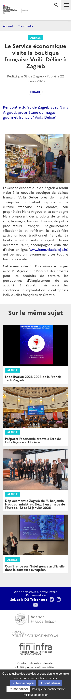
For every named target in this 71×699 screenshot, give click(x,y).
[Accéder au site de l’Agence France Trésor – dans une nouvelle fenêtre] (35, 618)
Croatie (35, 91)
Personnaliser (18, 689)
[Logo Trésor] (33, 11)
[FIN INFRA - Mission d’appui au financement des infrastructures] (35, 648)
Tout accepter (24, 683)
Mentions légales (42, 663)
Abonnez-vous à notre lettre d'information (35, 593)
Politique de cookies (35, 694)
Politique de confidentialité (35, 667)
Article (35, 37)
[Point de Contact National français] (35, 633)
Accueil (8, 26)
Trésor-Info (25, 26)
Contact (23, 663)
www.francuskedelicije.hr (48, 249)
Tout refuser (51, 683)
